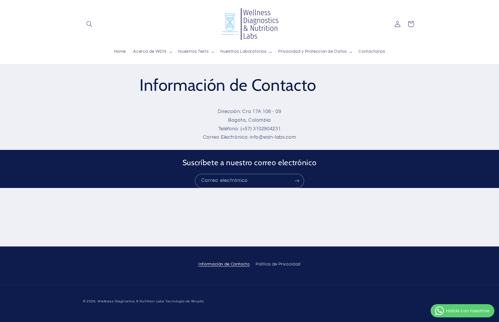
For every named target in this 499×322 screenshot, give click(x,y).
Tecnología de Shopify (184, 301)
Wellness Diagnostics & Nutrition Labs (131, 301)
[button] (89, 24)
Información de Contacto (224, 264)
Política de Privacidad (278, 264)
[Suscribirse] (297, 181)
